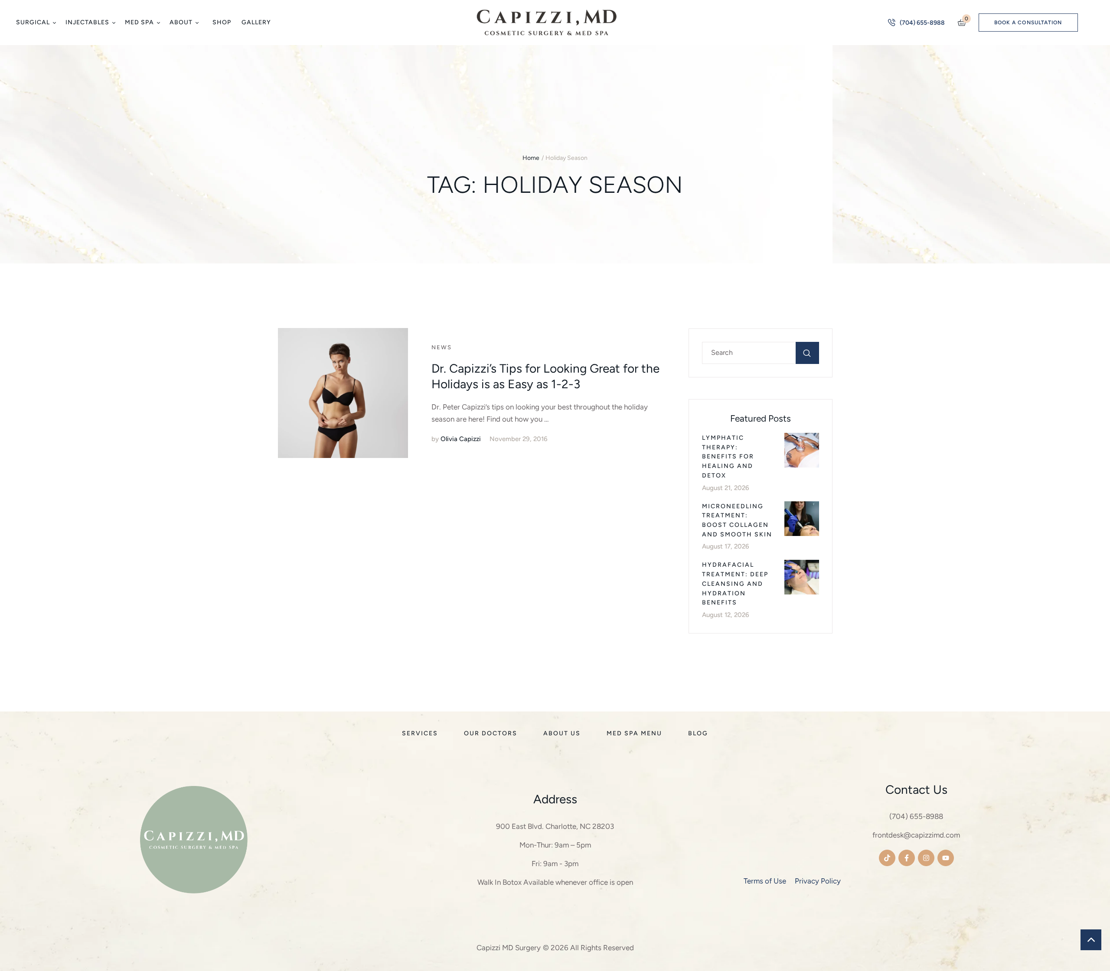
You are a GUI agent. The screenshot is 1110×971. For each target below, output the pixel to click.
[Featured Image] (343, 393)
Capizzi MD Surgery (509, 947)
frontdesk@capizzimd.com (916, 835)
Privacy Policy (818, 881)
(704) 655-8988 (916, 816)
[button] (54, 23)
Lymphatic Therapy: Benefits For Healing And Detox (728, 456)
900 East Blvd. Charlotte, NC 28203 (555, 826)
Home (530, 158)
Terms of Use (765, 881)
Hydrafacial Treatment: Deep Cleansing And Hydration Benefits (735, 583)
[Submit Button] (807, 353)
